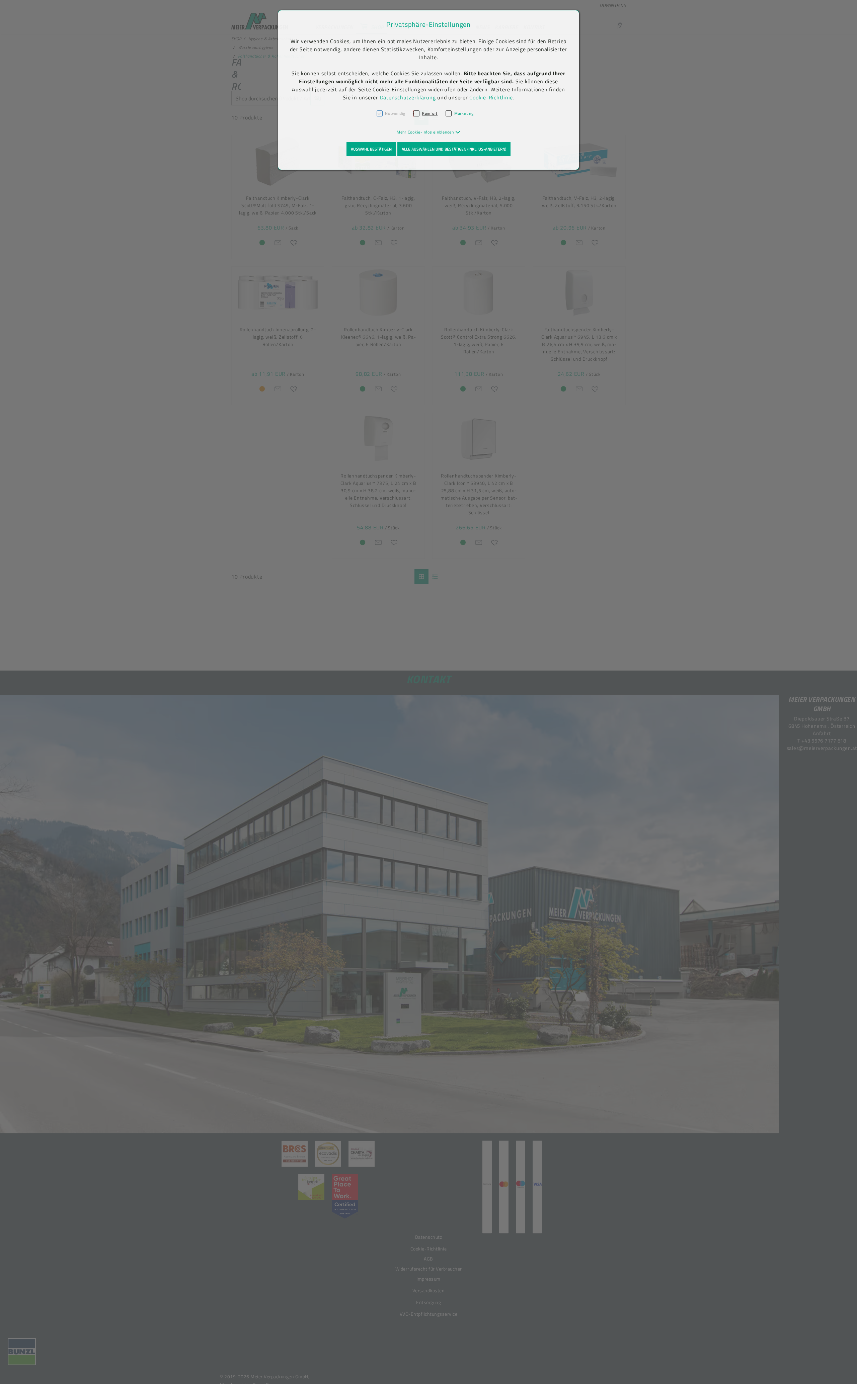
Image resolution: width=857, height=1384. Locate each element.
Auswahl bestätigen (371, 149)
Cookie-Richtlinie (491, 97)
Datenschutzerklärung (408, 97)
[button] (429, 132)
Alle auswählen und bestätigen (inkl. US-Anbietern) (454, 149)
